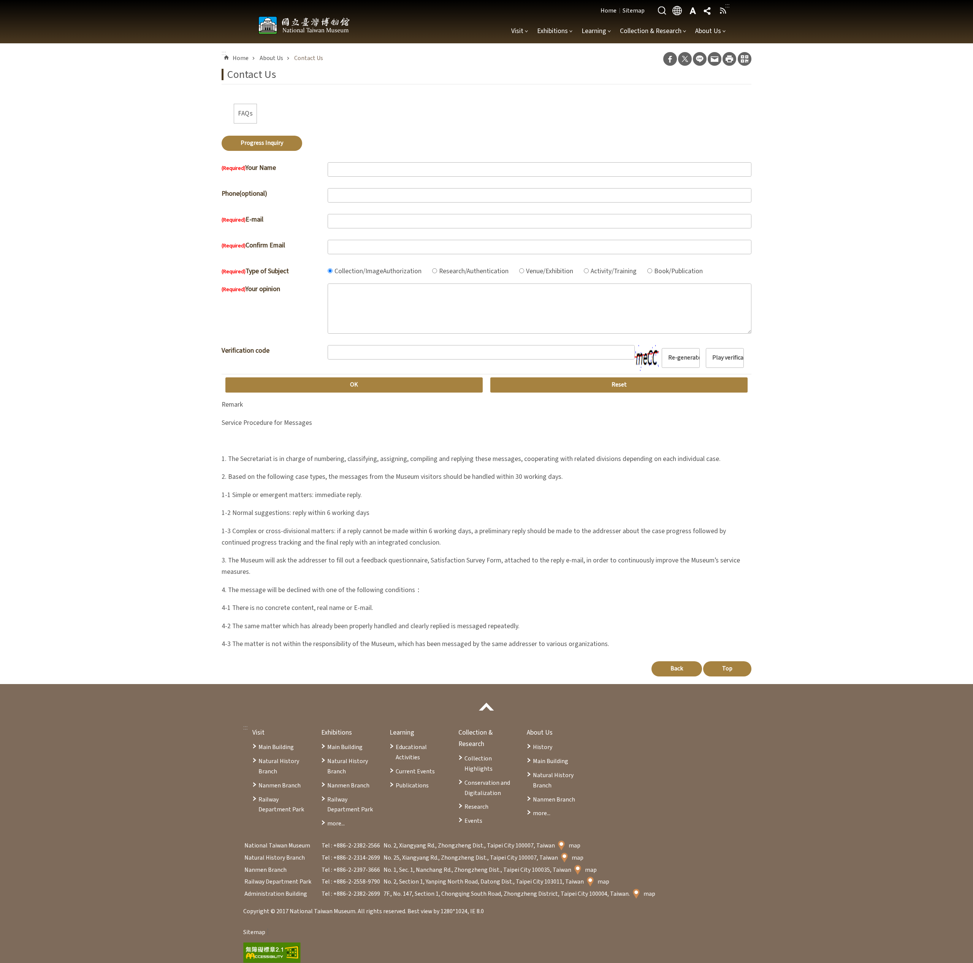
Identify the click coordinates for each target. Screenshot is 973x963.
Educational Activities (411, 752)
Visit (517, 31)
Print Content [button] (729, 59)
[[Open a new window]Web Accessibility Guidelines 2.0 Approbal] (272, 952)
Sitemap (634, 10)
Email (714, 59)
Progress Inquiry (262, 143)
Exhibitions (552, 31)
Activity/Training (614, 271)
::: (245, 727)
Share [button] (708, 10)
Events (473, 821)
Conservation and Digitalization (487, 788)
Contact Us (308, 58)
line (700, 59)
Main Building (276, 747)
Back (676, 668)
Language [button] (677, 10)
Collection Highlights (478, 763)
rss (723, 10)
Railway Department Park (281, 804)
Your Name (249, 168)
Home (608, 10)
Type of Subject (255, 271)
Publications (412, 785)
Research (476, 807)
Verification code (245, 350)
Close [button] (486, 707)
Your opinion (251, 289)
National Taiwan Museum (304, 25)
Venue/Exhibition (549, 271)
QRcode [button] (744, 59)
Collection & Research (650, 31)
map (574, 845)
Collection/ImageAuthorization (378, 271)
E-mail (242, 219)
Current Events (415, 771)
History (542, 747)
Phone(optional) (244, 193)
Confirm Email (253, 245)
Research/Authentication (474, 271)
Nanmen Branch (279, 785)
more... (336, 823)
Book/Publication (678, 271)
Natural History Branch (278, 766)
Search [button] (662, 10)
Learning (594, 31)
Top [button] (727, 668)
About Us (708, 31)
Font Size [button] (692, 10)
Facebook (670, 59)
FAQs (245, 113)
